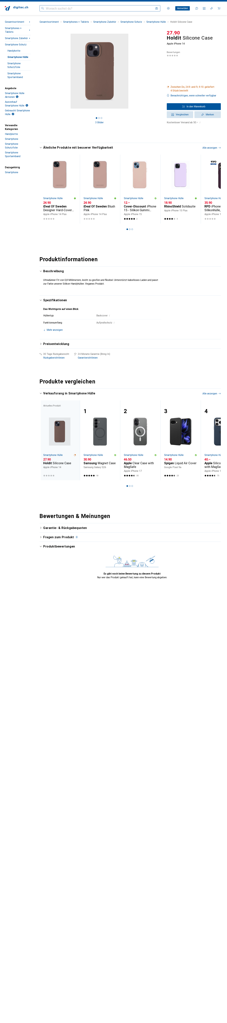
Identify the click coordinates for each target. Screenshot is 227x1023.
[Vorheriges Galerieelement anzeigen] (39, 71)
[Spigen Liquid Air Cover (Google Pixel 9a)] (180, 440)
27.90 (173, 33)
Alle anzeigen (209, 147)
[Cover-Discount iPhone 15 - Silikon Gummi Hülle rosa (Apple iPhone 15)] (140, 189)
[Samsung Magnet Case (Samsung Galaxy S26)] (100, 440)
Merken (210, 114)
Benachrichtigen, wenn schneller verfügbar (193, 95)
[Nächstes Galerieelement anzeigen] (160, 71)
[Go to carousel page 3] (132, 229)
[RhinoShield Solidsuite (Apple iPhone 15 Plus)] (180, 189)
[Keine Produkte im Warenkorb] (218, 8)
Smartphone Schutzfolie (14, 65)
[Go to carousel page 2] (129, 229)
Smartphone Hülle (17, 57)
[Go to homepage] (16, 8)
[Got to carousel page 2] (99, 118)
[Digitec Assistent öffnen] (196, 8)
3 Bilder (99, 122)
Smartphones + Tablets (13, 30)
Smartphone (11, 138)
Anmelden (182, 8)
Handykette (13, 50)
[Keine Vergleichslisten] (204, 8)
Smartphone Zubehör (16, 38)
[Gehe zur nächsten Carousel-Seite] (215, 189)
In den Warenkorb (196, 106)
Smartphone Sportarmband (15, 75)
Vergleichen (182, 114)
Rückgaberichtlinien (54, 357)
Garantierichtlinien (88, 357)
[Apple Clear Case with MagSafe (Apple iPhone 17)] (140, 440)
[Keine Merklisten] (211, 8)
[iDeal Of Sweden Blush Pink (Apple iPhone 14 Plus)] (100, 189)
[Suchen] (43, 8)
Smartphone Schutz (16, 44)
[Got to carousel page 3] (101, 118)
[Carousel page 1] (96, 118)
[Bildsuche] (156, 8)
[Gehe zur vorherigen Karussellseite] (45, 189)
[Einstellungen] (168, 8)
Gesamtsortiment (14, 21)
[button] (194, 89)
